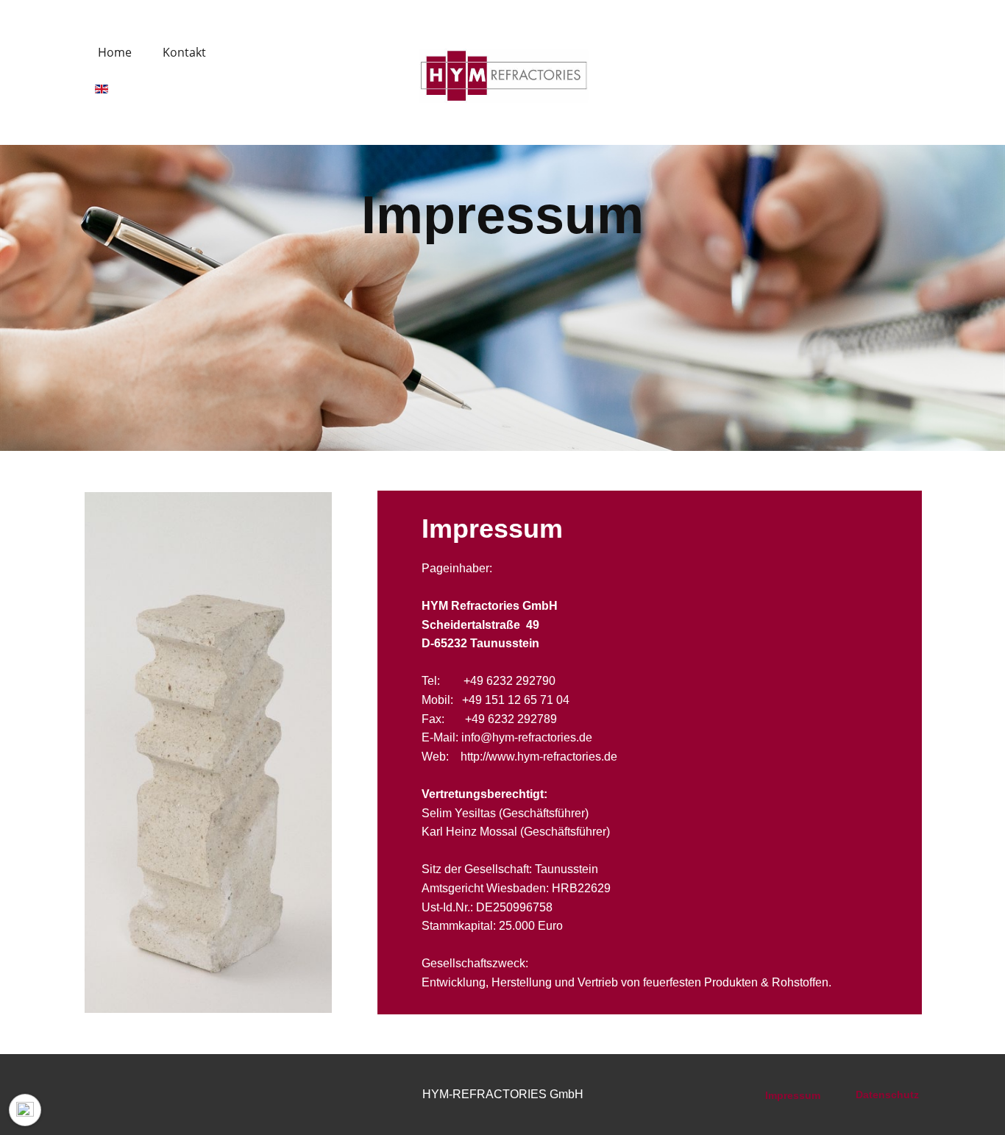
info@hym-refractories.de (526, 737)
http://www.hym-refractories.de (539, 756)
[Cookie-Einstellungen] (25, 1110)
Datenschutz (887, 1094)
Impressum (794, 1095)
